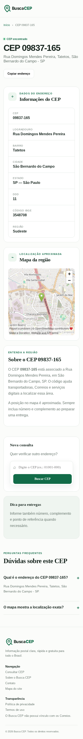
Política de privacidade (20, 704)
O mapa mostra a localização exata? (41, 607)
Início (7, 25)
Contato (10, 683)
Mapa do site (13, 688)
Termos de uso (14, 709)
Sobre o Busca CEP (18, 677)
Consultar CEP (14, 672)
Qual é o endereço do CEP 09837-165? (41, 578)
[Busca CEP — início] (21, 8)
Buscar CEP (43, 479)
